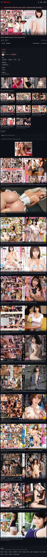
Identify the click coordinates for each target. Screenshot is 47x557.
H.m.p (3, 69)
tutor (15, 59)
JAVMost (44, 552)
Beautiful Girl (5, 64)
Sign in (2, 135)
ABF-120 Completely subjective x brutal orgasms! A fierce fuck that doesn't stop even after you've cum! (20, 509)
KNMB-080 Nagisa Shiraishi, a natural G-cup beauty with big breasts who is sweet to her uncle (19, 302)
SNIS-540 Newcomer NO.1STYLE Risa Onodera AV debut (12, 539)
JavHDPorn (15, 552)
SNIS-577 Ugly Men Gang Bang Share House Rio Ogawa (11, 479)
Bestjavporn (36, 552)
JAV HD (20, 552)
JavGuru (6, 552)
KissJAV (2, 554)
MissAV (2, 552)
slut (19, 59)
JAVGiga (10, 554)
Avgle (31, 552)
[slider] (19, 33)
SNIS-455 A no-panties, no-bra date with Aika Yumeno (11, 332)
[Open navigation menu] (1, 2)
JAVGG (6, 554)
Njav (40, 552)
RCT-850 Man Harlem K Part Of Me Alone (8, 114)
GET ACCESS (38, 7)
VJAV (28, 552)
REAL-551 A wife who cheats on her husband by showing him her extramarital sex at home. (39, 101)
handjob (10, 59)
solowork (4, 59)
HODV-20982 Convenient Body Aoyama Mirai (23, 126)
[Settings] (41, 2)
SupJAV (10, 552)
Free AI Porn (3, 214)
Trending (24, 552)
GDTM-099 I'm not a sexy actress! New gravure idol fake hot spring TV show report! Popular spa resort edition (23, 101)
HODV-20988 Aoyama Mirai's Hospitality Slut (8, 126)
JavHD (23, 7)
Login (44, 2)
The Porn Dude (16, 554)
